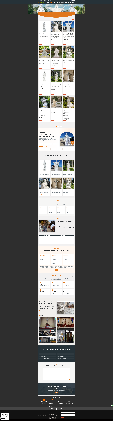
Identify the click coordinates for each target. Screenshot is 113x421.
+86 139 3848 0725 (41, 414)
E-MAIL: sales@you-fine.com (41, 0)
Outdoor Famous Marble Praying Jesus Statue (55, 33)
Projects (62, 2)
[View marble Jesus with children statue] (68, 183)
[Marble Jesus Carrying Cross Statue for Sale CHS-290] (44, 102)
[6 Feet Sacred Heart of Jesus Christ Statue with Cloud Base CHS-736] (44, 26)
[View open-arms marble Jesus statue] (56, 165)
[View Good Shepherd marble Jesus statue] (68, 165)
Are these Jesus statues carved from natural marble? (49, 368)
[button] (5, 419)
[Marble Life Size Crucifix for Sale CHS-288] (68, 76)
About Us (58, 2)
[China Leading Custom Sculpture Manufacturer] (41, 2)
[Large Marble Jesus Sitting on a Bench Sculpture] (56, 102)
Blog (66, 2)
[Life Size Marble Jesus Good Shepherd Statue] (68, 102)
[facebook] (52, 409)
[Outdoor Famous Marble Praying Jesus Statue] (56, 26)
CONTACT (73, 2)
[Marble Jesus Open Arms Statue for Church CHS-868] (68, 26)
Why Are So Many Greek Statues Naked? (53, 418)
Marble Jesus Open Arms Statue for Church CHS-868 (68, 33)
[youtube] (54, 409)
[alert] (5, 416)
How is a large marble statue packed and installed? (49, 379)
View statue (41, 194)
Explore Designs (45, 146)
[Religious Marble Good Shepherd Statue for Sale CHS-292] (56, 76)
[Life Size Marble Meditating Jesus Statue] (44, 52)
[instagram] (59, 409)
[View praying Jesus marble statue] (44, 183)
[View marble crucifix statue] (56, 183)
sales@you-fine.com (41, 413)
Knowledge (69, 2)
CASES (54, 2)
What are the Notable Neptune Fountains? (53, 417)
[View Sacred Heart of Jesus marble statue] (44, 165)
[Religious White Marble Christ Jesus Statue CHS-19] (44, 76)
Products (51, 2)
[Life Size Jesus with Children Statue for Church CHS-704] (68, 52)
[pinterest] (61, 409)
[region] (56, 239)
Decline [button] (7, 418)
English (73, 0)
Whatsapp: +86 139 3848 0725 (47, 0)
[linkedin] (56, 409)
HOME (48, 2)
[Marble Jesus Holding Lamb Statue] (56, 52)
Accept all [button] (3, 418)
